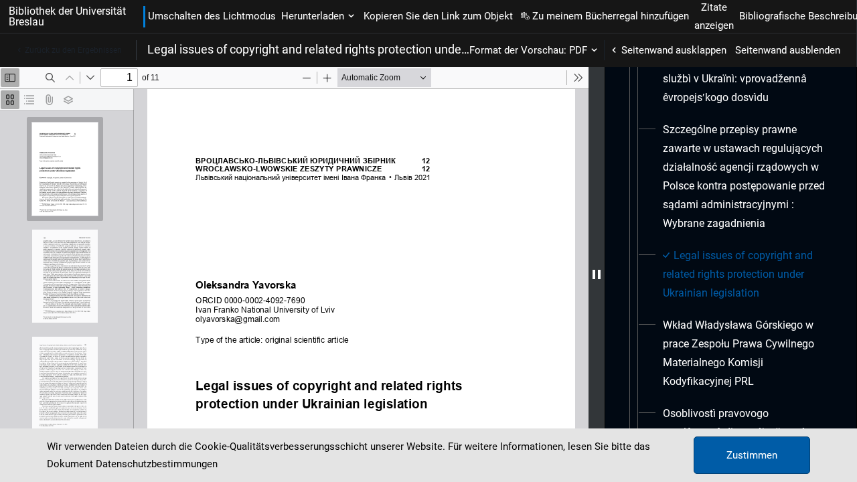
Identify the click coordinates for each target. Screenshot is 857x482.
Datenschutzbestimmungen (157, 464)
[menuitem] (746, 79)
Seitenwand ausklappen (673, 50)
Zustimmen (751, 455)
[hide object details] (597, 274)
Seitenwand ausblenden (787, 50)
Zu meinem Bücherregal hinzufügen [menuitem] (610, 16)
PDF (578, 50)
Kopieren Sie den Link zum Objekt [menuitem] (438, 16)
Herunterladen (312, 16)
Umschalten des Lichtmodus (212, 16)
